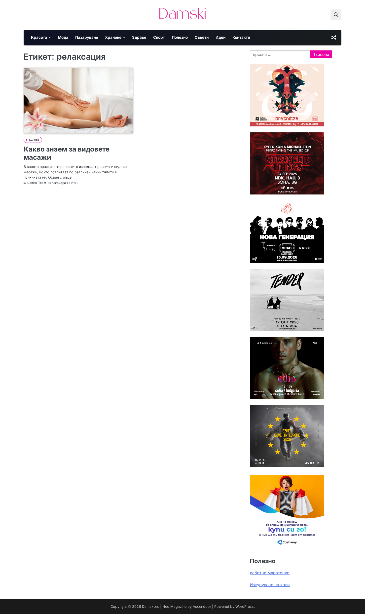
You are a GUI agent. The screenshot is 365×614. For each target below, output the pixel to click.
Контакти (241, 37)
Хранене (113, 37)
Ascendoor (202, 606)
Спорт (159, 37)
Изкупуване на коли (270, 584)
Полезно (180, 37)
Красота (39, 37)
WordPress (244, 606)
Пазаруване (86, 37)
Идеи (220, 37)
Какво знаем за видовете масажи (67, 153)
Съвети (202, 37)
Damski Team (36, 183)
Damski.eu (150, 606)
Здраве (139, 37)
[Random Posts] (333, 37)
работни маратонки (270, 572)
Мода (63, 37)
